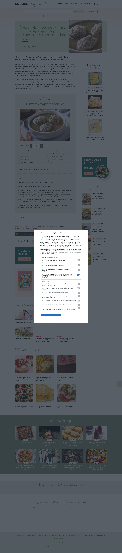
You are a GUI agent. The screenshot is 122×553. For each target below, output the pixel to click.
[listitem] (61, 257)
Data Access (61, 320)
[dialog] (61, 276)
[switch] (78, 260)
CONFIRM (50, 315)
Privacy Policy (69, 320)
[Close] (85, 233)
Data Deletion (53, 320)
